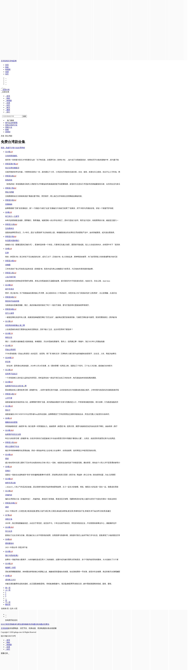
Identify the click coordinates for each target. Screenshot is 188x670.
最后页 (7, 604)
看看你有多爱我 (11, 422)
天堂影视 (4, 61)
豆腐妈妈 (8, 204)
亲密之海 (8, 519)
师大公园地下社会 (12, 446)
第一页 (7, 588)
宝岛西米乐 (9, 228)
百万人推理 (9, 313)
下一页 (7, 602)
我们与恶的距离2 (11, 555)
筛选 (3, 148)
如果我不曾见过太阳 (13, 434)
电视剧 (7, 69)
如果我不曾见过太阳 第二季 (16, 386)
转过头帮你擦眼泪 (12, 168)
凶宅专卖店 (9, 289)
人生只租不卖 (10, 277)
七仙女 (17, 148)
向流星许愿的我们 (12, 240)
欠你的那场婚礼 (11, 156)
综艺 (7, 74)
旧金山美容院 (10, 349)
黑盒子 (7, 410)
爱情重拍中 (9, 543)
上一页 (7, 590)
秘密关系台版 (10, 483)
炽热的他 (8, 180)
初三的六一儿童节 (12, 216)
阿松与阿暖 (9, 192)
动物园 (7, 265)
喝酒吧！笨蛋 (10, 568)
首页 (7, 65)
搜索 (24, 116)
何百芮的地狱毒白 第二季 (15, 325)
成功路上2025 (10, 580)
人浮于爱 (8, 398)
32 (6, 600)
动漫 (7, 72)
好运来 (7, 362)
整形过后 (8, 337)
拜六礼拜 (8, 531)
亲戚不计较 (10, 148)
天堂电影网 (12, 61)
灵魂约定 (8, 495)
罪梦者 (22, 148)
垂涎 (7, 459)
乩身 (7, 253)
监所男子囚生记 (11, 374)
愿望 (7, 507)
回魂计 (7, 471)
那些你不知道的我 (12, 301)
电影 (7, 67)
